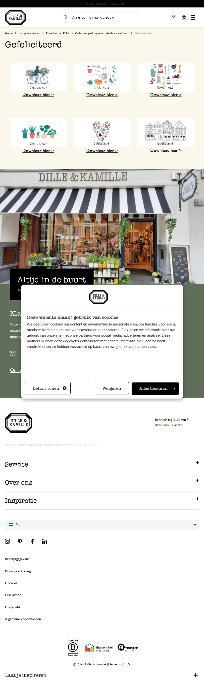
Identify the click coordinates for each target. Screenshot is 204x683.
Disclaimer (13, 595)
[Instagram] (7, 541)
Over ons (18, 482)
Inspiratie (21, 500)
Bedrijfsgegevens (17, 559)
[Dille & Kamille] (15, 17)
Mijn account (173, 17)
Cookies (11, 583)
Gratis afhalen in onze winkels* (104, 3)
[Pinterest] (19, 541)
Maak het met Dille (57, 33)
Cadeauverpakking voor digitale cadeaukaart (102, 33)
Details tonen (46, 388)
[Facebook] (32, 541)
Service (16, 464)
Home (9, 33)
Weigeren (111, 388)
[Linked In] (44, 541)
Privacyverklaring (18, 571)
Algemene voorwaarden (23, 619)
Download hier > (38, 95)
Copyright (12, 607)
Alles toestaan (153, 388)
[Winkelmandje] (184, 17)
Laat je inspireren (29, 33)
